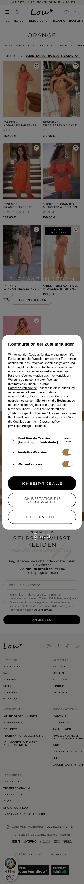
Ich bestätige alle (42, 483)
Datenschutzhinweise (22, 388)
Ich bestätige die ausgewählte (42, 500)
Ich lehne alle (42, 517)
